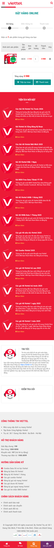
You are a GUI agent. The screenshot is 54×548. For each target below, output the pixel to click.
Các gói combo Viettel (12, 477)
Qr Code (20, 546)
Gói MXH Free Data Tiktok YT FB (29, 179)
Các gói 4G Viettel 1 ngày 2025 (28, 303)
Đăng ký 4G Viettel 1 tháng (14, 474)
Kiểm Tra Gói (28, 389)
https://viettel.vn (26, 365)
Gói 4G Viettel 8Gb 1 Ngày (26, 162)
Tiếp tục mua (25, 82)
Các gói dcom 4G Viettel (13, 483)
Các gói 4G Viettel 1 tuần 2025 (28, 321)
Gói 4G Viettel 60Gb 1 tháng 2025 (29, 197)
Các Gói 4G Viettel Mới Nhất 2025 (29, 144)
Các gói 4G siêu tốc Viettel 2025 (29, 233)
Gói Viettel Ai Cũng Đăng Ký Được (29, 126)
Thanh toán (43, 82)
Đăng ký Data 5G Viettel (13, 471)
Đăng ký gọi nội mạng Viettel (15, 480)
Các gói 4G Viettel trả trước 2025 (29, 286)
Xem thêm (20, 119)
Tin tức (25, 349)
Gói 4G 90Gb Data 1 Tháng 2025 (28, 215)
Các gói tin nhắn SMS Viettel (15, 489)
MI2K (23, 59)
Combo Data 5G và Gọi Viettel (15, 468)
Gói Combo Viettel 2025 (25, 250)
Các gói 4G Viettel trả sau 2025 (28, 268)
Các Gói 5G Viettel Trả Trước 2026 (29, 109)
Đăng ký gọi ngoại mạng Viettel (16, 486)
